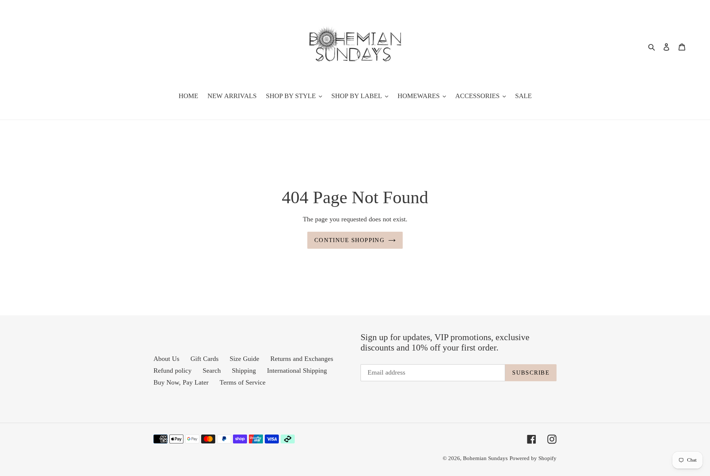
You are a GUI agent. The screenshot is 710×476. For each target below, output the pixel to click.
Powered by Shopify (533, 458)
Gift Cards (204, 358)
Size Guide (244, 358)
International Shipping (297, 370)
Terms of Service (243, 382)
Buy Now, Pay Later (181, 382)
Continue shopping (349, 240)
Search (212, 370)
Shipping (244, 370)
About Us (166, 358)
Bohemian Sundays (485, 458)
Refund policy (172, 370)
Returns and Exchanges (301, 358)
